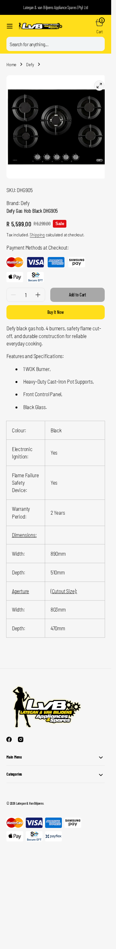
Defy (30, 64)
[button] (10, 26)
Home (11, 64)
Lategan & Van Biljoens (30, 798)
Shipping (37, 229)
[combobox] (55, 44)
